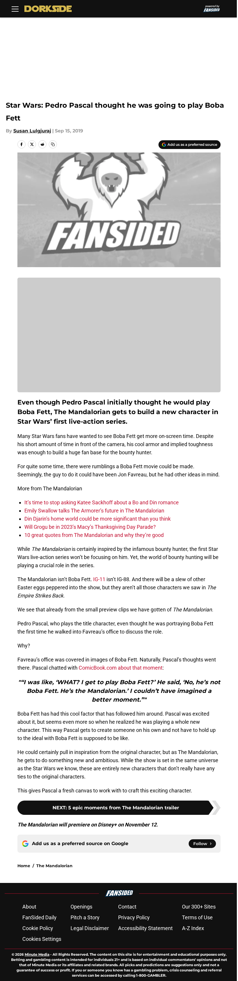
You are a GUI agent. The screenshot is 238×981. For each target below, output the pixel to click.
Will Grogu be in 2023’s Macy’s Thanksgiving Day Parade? (90, 527)
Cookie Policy (37, 928)
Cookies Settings (41, 939)
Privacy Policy (134, 917)
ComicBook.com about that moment (121, 668)
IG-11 (99, 579)
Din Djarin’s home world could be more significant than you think (97, 519)
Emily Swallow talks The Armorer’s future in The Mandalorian (94, 511)
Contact (127, 907)
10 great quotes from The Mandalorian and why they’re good (94, 535)
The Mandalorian (54, 865)
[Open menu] (15, 8)
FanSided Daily (39, 917)
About (29, 907)
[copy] (53, 144)
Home (23, 865)
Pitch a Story (85, 917)
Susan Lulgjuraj (32, 131)
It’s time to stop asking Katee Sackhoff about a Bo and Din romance (101, 502)
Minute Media (37, 954)
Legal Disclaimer (90, 928)
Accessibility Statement (145, 928)
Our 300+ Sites (199, 907)
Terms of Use (197, 917)
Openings (81, 907)
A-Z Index (193, 928)
